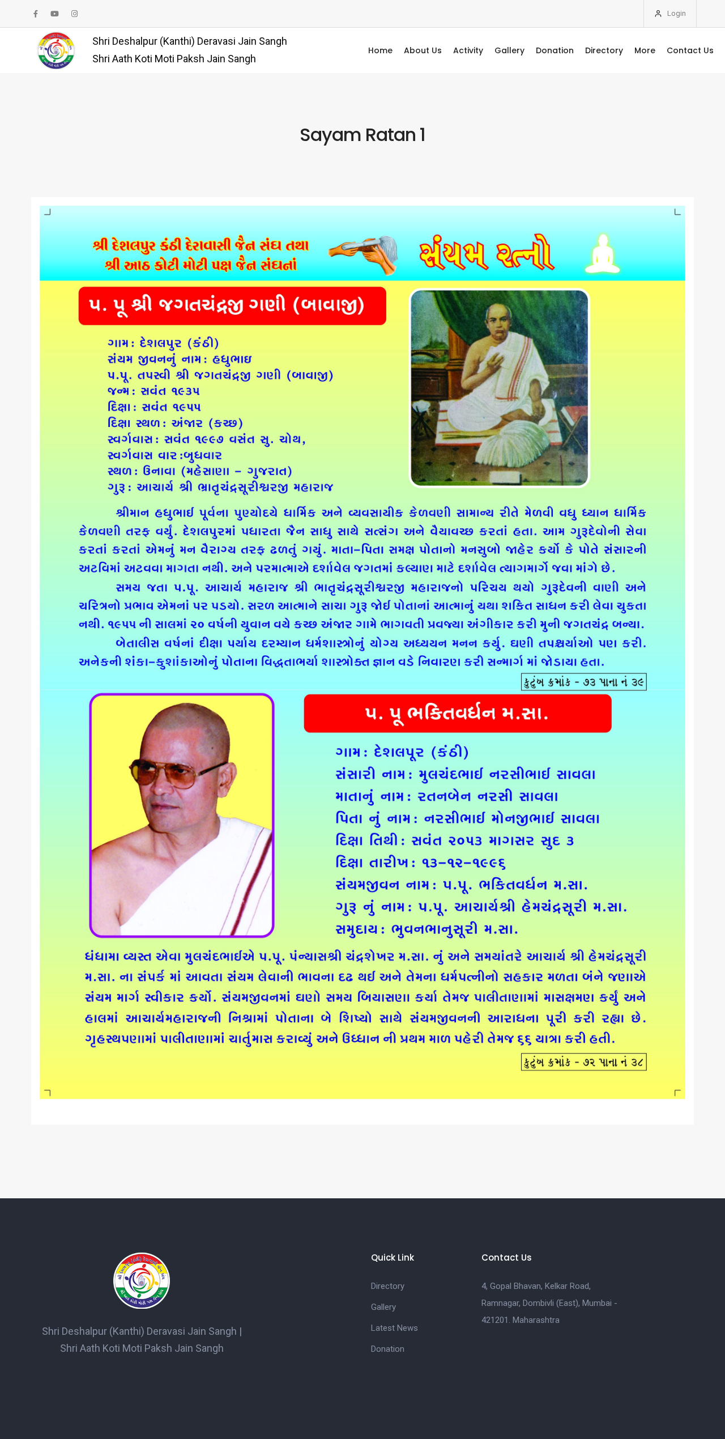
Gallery (509, 50)
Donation (555, 50)
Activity (468, 50)
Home (380, 50)
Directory (604, 50)
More (644, 50)
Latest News (394, 1328)
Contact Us (690, 50)
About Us (423, 50)
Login (676, 13)
